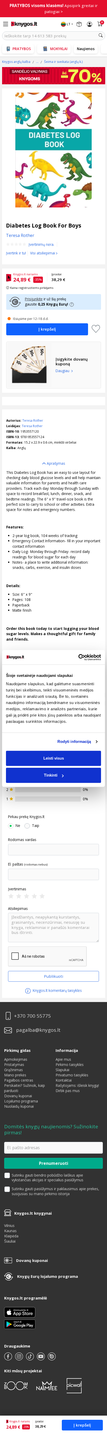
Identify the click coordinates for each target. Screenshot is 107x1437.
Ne (18, 825)
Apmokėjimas (15, 1059)
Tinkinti (50, 775)
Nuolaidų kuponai (19, 1106)
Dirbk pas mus (68, 1090)
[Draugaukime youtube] (41, 1358)
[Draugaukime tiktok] (30, 1358)
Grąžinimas (13, 1069)
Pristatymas (14, 1064)
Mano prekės (15, 1074)
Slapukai (62, 1069)
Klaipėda (11, 1235)
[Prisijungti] (89, 24)
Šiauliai (10, 1241)
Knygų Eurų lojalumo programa (47, 1276)
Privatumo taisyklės (72, 1074)
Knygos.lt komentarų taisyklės (57, 990)
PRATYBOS (21, 48)
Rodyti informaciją (74, 741)
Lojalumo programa (21, 1101)
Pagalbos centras (18, 1080)
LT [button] (68, 24)
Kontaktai (64, 1080)
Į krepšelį (82, 1425)
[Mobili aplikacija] (19, 1323)
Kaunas (10, 1230)
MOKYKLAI (59, 48)
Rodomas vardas (22, 839)
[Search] (100, 35)
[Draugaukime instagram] (19, 1358)
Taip (35, 825)
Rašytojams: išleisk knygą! (77, 1085)
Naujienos (86, 48)
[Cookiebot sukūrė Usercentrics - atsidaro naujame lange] (78, 657)
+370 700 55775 (32, 1016)
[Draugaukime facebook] (8, 1358)
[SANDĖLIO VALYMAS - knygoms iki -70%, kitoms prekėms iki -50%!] (53, 75)
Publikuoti (53, 976)
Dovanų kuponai (18, 1095)
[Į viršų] (96, 1400)
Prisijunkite (34, 298)
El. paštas (15, 864)
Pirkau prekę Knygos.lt (26, 816)
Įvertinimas (17, 889)
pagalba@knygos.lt (38, 1030)
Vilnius (9, 1225)
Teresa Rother (32, 420)
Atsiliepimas (18, 908)
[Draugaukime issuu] (52, 1358)
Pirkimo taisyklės (70, 1064)
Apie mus (63, 1059)
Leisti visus (53, 758)
